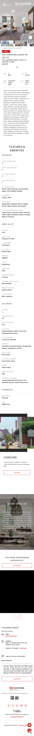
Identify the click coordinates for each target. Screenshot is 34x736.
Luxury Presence (17, 717)
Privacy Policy (26, 673)
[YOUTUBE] (21, 705)
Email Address (7, 660)
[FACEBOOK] (8, 705)
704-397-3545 (22, 648)
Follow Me (17, 565)
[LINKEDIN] (17, 705)
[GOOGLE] (25, 705)
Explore (17, 472)
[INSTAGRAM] (12, 705)
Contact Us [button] (17, 539)
